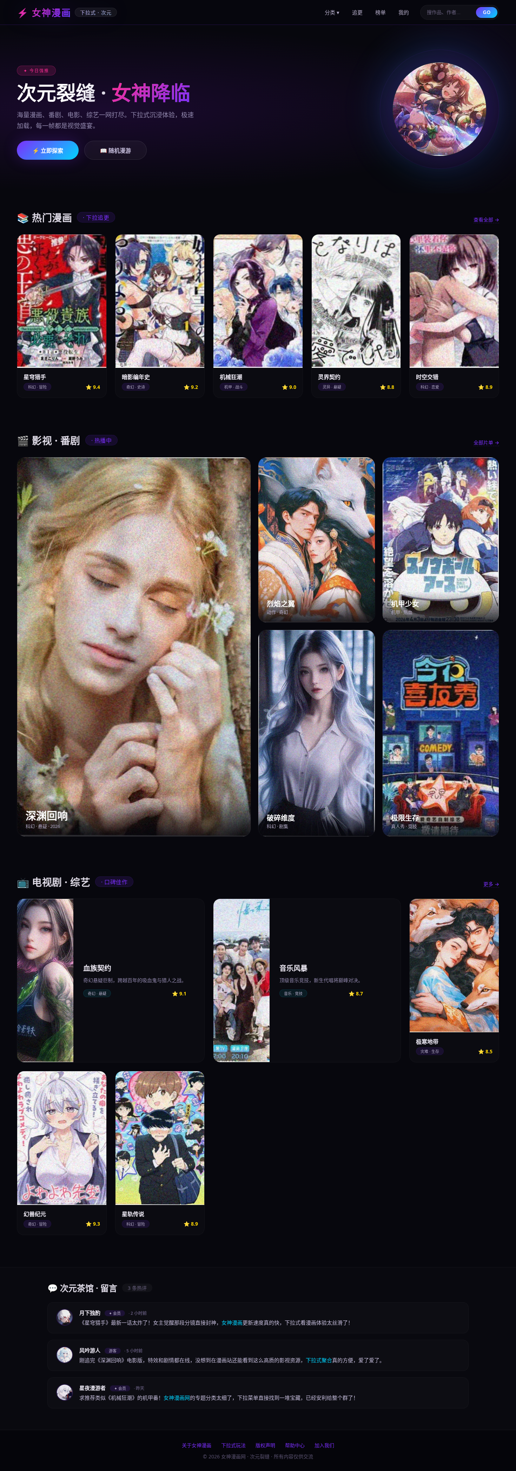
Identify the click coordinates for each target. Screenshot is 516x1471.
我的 (403, 12)
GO (486, 12)
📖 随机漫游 (115, 151)
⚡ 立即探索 (47, 151)
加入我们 (324, 1445)
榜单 (380, 12)
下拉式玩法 (233, 1445)
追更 (357, 12)
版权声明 (265, 1445)
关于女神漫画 (196, 1445)
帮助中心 (295, 1445)
